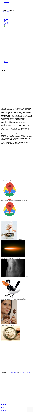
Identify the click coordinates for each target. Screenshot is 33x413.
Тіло (2, 180)
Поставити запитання (6, 11)
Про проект (3, 410)
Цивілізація (7, 24)
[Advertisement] (16, 43)
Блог (5, 3)
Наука (5, 20)
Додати (2, 407)
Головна (6, 62)
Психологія (15, 180)
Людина (6, 19)
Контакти (6, 2)
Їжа (6, 64)
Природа (6, 22)
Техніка (6, 23)
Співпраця (3, 404)
